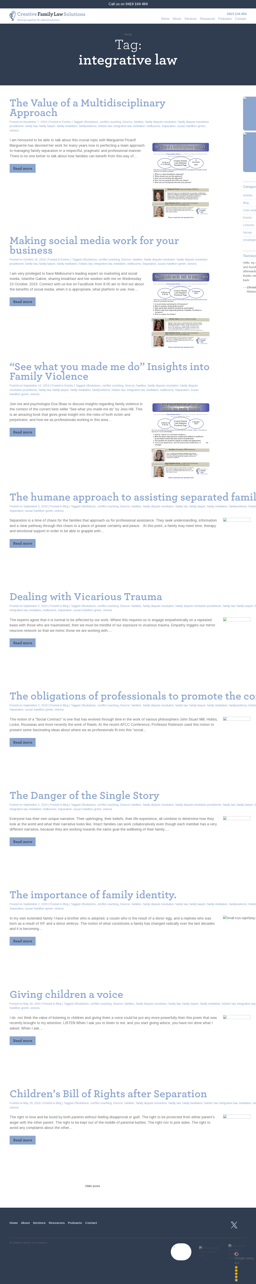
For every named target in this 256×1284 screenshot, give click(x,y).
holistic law (105, 126)
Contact (240, 18)
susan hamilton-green (191, 126)
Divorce (127, 121)
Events (66, 121)
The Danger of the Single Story (84, 795)
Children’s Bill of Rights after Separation (108, 1094)
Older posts (92, 1186)
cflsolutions (91, 121)
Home (165, 18)
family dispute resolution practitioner (198, 606)
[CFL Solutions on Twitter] (234, 1225)
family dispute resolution (160, 121)
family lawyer (47, 126)
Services (190, 18)
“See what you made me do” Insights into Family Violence (110, 371)
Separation (169, 126)
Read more (22, 168)
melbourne (153, 126)
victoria (14, 130)
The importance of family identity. (93, 895)
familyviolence (88, 126)
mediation (139, 126)
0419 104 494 (137, 4)
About (177, 18)
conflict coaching (110, 121)
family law (31, 126)
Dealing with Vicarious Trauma (86, 597)
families (139, 121)
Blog (65, 506)
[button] (244, 1267)
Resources (207, 18)
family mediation (67, 126)
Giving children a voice (66, 994)
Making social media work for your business (94, 245)
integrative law (122, 126)
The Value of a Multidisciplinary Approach (88, 107)
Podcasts (225, 18)
